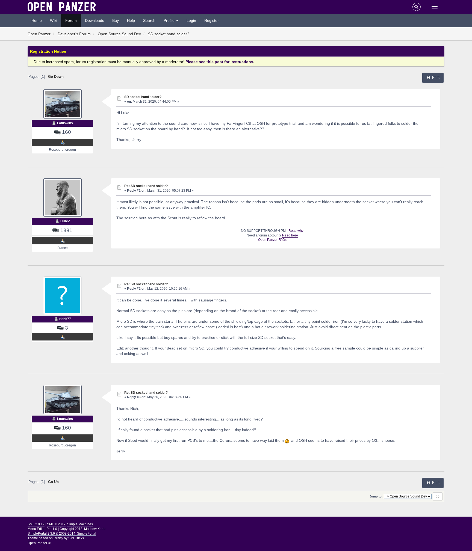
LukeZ (65, 221)
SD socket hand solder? (142, 97)
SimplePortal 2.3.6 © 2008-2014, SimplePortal (62, 533)
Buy (115, 20)
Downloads (94, 20)
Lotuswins (65, 123)
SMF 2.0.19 (36, 524)
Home (36, 20)
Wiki (53, 20)
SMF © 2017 (56, 524)
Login (191, 20)
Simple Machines (80, 524)
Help (131, 20)
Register (211, 20)
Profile (170, 20)
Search (149, 20)
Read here (290, 235)
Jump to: (376, 496)
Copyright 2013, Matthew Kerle (82, 529)
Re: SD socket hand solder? (146, 186)
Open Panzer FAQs (272, 240)
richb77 (65, 319)
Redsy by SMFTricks (69, 538)
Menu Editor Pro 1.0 (42, 529)
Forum (71, 20)
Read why (295, 231)
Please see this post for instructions (219, 62)
